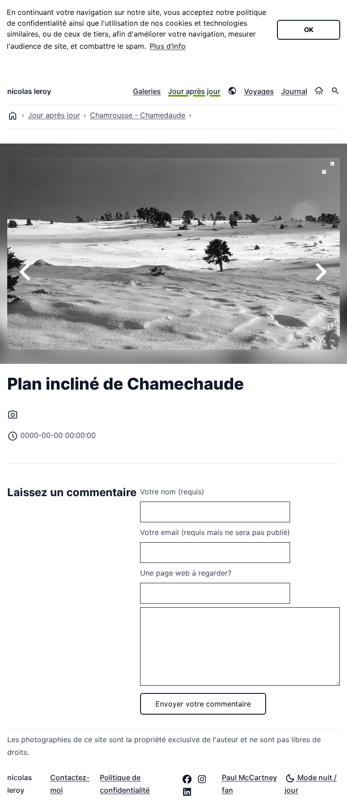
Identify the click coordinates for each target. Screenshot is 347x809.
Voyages (259, 91)
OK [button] (309, 29)
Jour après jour (194, 91)
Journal (294, 91)
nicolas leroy (29, 91)
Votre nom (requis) (172, 491)
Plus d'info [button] (168, 46)
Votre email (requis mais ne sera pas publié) (215, 532)
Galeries (147, 91)
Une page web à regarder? (185, 572)
